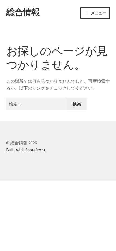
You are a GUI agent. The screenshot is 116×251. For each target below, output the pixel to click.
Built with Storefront (26, 149)
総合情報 (23, 12)
